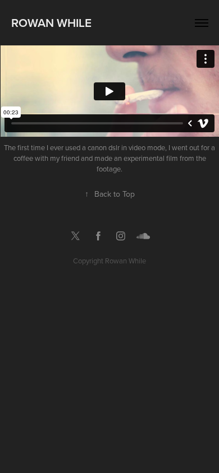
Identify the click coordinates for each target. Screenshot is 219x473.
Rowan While (51, 22)
